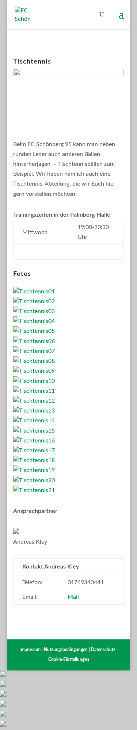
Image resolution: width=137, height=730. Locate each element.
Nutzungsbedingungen (66, 649)
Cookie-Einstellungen (68, 659)
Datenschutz (103, 649)
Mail (73, 597)
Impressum (30, 649)
